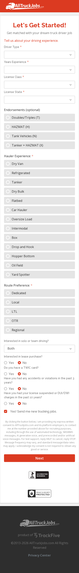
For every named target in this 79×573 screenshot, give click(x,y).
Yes (11, 363)
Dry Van (17, 164)
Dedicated (19, 293)
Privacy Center (39, 555)
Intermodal (20, 228)
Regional (18, 330)
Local (15, 302)
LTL (14, 311)
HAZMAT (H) (21, 127)
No (24, 363)
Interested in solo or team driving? (26, 340)
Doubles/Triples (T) (26, 117)
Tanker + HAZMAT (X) (27, 145)
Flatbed (17, 201)
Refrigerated (21, 173)
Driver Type (11, 46)
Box (14, 238)
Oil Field (17, 265)
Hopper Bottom (23, 256)
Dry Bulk (18, 191)
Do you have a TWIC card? (21, 367)
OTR (15, 321)
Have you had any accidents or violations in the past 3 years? (39, 380)
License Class (13, 77)
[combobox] (39, 54)
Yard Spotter (21, 274)
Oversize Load (22, 219)
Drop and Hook (23, 247)
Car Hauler (19, 210)
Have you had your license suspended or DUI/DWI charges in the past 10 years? (36, 395)
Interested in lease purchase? (23, 356)
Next (39, 458)
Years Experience (15, 61)
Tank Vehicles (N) (24, 136)
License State (13, 92)
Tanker (17, 182)
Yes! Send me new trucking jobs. (33, 411)
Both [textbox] (11, 348)
